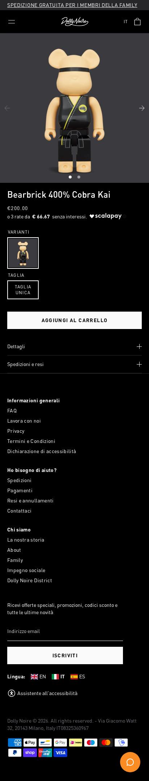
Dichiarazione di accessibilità (41, 451)
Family (15, 560)
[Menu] (11, 21)
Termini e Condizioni (31, 441)
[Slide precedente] (7, 108)
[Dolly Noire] (74, 22)
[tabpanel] (74, 108)
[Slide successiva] (142, 108)
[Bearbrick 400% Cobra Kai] (23, 253)
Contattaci (19, 510)
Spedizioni (19, 480)
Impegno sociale (26, 570)
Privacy (15, 431)
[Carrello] (137, 21)
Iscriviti (65, 655)
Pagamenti (20, 490)
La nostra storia (25, 540)
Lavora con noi (24, 421)
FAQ (12, 410)
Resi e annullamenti (30, 500)
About (14, 550)
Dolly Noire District (29, 580)
